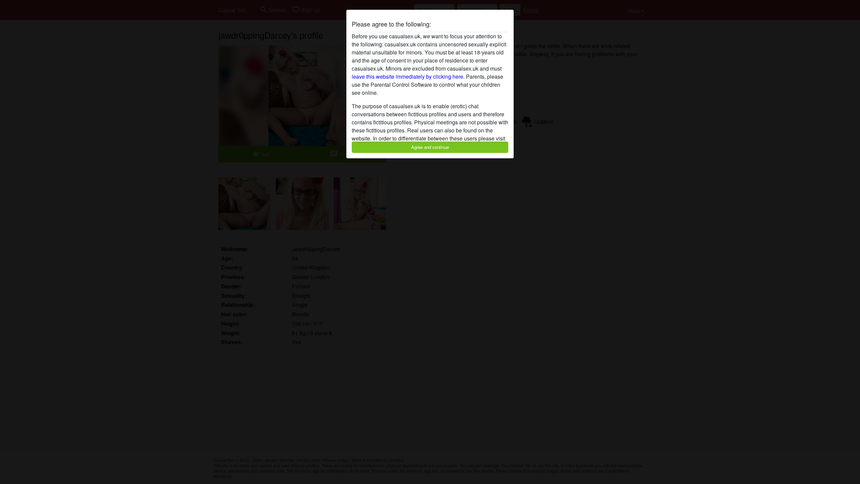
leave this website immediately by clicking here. (408, 76)
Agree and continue (430, 147)
